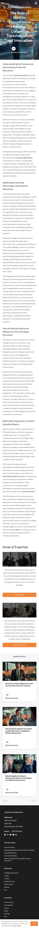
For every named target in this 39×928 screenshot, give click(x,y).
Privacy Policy (8, 884)
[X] (8, 835)
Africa (6, 911)
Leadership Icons (9, 881)
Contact (6, 878)
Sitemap (6, 887)
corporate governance (24, 158)
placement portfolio (10, 476)
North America (8, 902)
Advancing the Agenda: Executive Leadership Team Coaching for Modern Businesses (18, 731)
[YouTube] (13, 835)
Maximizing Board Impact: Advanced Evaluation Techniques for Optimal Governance (18, 778)
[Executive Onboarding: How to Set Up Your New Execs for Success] (19, 671)
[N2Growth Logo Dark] (5, 3)
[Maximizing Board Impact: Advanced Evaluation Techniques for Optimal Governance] (19, 763)
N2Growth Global (19, 52)
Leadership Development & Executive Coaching (19, 850)
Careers (6, 876)
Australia (7, 914)
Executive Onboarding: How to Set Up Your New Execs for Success (19, 684)
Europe (6, 908)
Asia (5, 916)
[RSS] (16, 835)
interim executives (21, 75)
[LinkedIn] (5, 835)
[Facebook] (10, 835)
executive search (28, 491)
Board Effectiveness (10, 853)
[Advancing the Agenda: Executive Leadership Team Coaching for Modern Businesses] (19, 716)
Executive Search (9, 847)
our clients (16, 530)
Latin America (8, 905)
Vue (5, 890)
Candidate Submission (11, 873)
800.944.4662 (17, 831)
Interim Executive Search (20, 7)
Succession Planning (10, 856)
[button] (36, 3)
